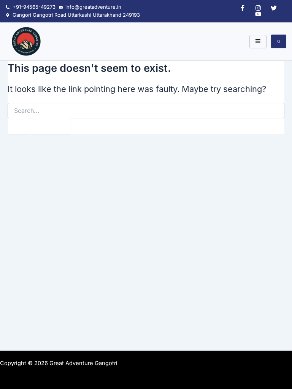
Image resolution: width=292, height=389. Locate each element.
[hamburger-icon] (258, 41)
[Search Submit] (18, 126)
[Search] (278, 41)
